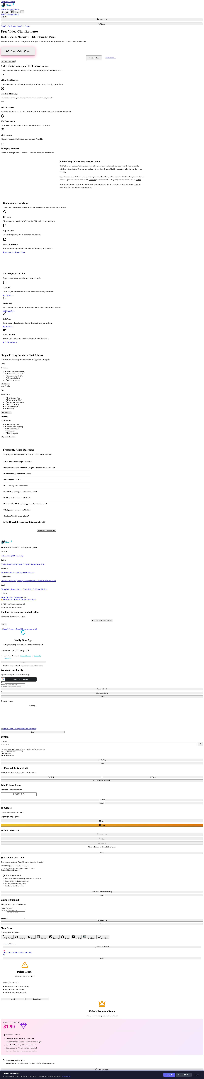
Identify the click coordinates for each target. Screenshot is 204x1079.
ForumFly (15, 9)
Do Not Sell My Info (40, 589)
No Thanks (153, 777)
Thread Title (5, 866)
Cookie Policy (27, 589)
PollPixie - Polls (35, 581)
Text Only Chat (94, 58)
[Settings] (12, 11)
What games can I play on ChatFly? (17, 510)
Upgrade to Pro (6, 412)
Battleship (103, 843)
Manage (196, 1075)
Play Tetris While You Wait (104, 620)
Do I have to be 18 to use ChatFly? (16, 498)
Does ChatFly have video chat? (15, 486)
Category (4, 870)
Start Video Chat (19, 51)
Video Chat (103, 20)
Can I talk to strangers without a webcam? (20, 492)
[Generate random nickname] (200, 744)
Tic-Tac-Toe (103, 835)
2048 (103, 825)
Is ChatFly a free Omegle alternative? (18, 462)
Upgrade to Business (8, 437)
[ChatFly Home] (8, 7)
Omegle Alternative (7, 564)
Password (4, 687)
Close (33, 732)
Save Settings (102, 760)
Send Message (102, 920)
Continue (23, 662)
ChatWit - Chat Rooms (9, 26)
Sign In (17, 12)
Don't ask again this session (102, 780)
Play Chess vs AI (8, 61)
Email (3, 684)
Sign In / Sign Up (102, 689)
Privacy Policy (20, 252)
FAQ (14, 556)
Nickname (4, 741)
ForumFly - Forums (23, 26)
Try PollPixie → (8, 326)
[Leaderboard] (3, 12)
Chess (103, 839)
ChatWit (138, 180)
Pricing (9, 9)
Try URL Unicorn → (10, 342)
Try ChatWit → (8, 295)
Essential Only (183, 1075)
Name (3, 908)
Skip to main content (8, 2)
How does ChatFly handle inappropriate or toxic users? (25, 504)
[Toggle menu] (22, 11)
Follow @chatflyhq (15, 597)
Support (24, 597)
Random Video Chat (38, 564)
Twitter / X (4, 597)
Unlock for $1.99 (103, 1070)
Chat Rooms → (111, 58)
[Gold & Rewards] (7, 12)
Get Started (5, 384)
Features (3, 9)
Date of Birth (5, 650)
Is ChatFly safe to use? (12, 480)
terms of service (123, 166)
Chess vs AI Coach (102, 947)
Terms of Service (8, 252)
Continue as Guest (102, 693)
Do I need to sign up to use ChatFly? (17, 474)
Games (103, 24)
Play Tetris (51, 777)
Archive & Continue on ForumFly (102, 891)
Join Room (102, 799)
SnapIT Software (28, 572)
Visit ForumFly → (9, 311)
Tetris (103, 821)
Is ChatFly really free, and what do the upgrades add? (24, 522)
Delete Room (37, 999)
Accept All (169, 1075)
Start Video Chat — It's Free (46, 530)
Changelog (19, 556)
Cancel (4, 624)
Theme (3, 751)
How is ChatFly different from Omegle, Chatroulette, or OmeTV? (29, 468)
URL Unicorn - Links (48, 581)
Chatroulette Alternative (22, 564)
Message (4, 918)
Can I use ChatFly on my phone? (16, 516)
